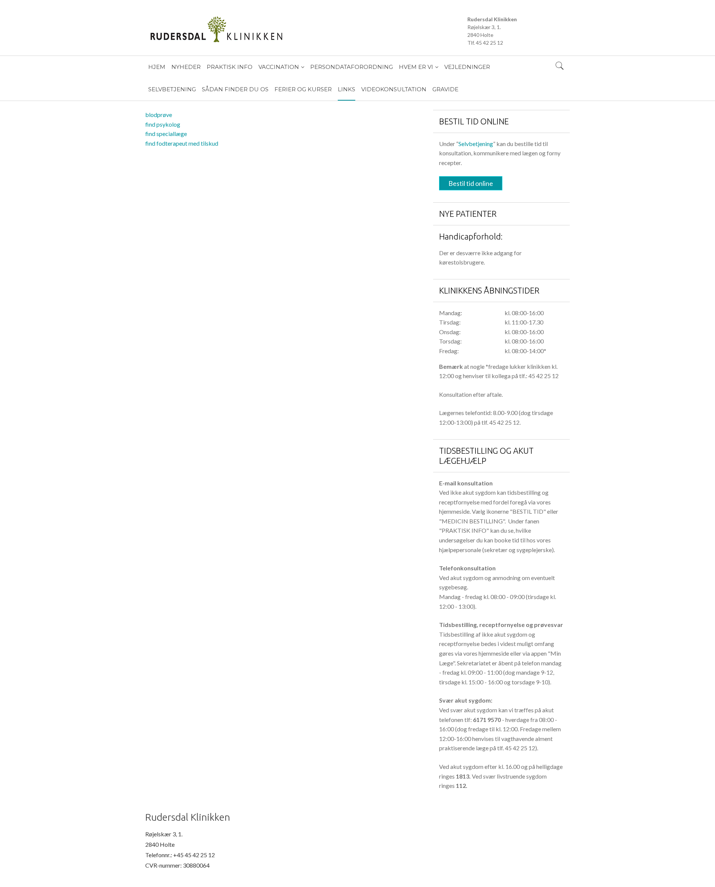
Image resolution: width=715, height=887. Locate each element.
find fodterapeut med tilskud (181, 143)
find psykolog (162, 124)
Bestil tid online (470, 183)
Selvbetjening (475, 143)
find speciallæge (166, 133)
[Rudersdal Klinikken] (304, 29)
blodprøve (158, 114)
